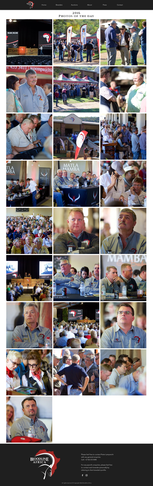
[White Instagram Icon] (86, 475)
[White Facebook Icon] (82, 475)
